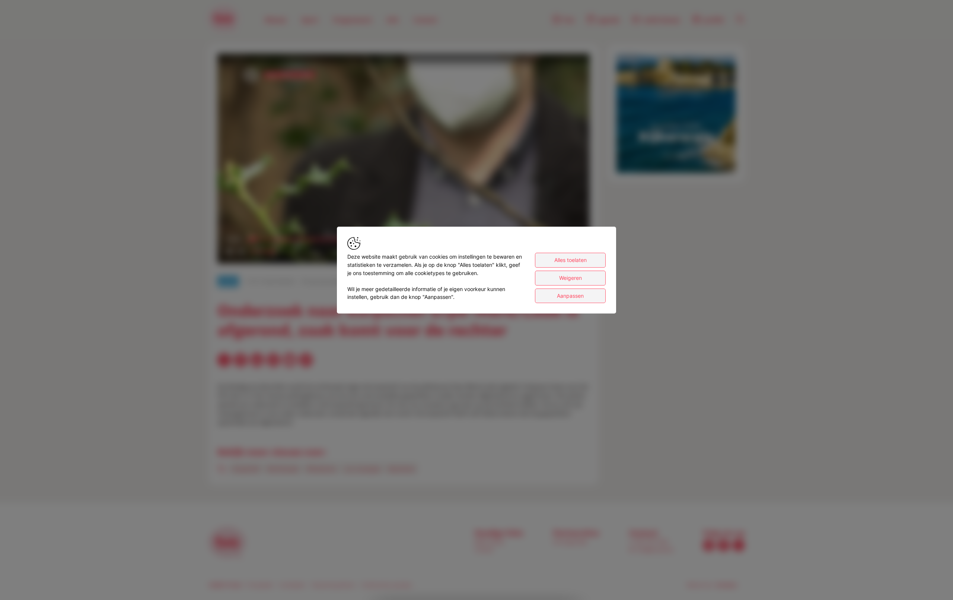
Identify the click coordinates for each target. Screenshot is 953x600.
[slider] (261, 252)
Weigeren (570, 278)
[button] (405, 160)
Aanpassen (570, 296)
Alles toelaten (570, 260)
